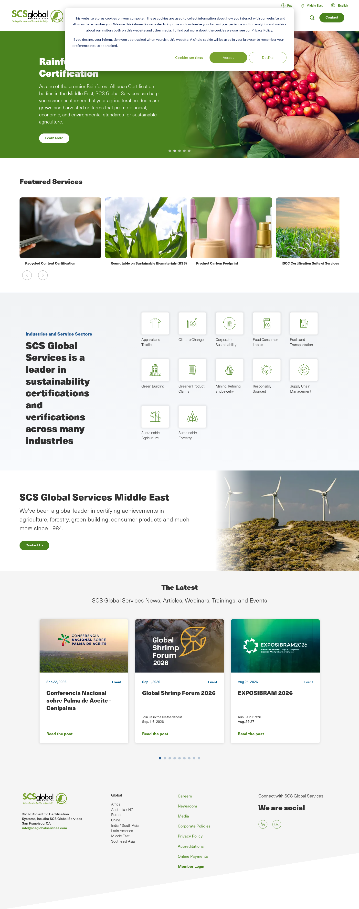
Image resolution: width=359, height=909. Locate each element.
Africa (115, 804)
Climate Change (191, 339)
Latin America (122, 830)
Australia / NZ (122, 809)
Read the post (59, 733)
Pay (289, 5)
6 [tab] (184, 758)
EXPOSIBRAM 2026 (265, 693)
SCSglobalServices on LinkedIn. (262, 824)
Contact (332, 17)
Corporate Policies (194, 826)
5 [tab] (189, 151)
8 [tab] (194, 758)
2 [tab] (174, 151)
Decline (268, 57)
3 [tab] (179, 151)
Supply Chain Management (300, 389)
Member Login (191, 866)
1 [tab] (170, 151)
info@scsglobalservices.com (44, 827)
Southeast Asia (123, 841)
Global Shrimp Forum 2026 (179, 693)
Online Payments (193, 856)
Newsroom (187, 806)
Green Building (152, 386)
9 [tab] (199, 758)
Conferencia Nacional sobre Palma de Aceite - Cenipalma (78, 700)
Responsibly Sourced (262, 389)
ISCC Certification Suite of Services (225, 263)
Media (183, 816)
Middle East (120, 835)
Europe (116, 814)
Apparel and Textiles (150, 342)
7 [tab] (189, 758)
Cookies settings (189, 57)
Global (116, 795)
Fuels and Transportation (301, 342)
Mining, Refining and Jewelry (228, 389)
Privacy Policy (190, 836)
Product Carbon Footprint (132, 263)
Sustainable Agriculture (150, 435)
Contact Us (34, 545)
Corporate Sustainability (226, 342)
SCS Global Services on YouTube (276, 824)
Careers (185, 796)
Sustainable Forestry (188, 435)
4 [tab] (184, 151)
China (115, 819)
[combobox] (342, 5)
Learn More (54, 137)
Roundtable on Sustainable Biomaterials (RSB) (63, 263)
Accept (228, 57)
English (343, 5)
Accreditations (191, 846)
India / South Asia (125, 825)
